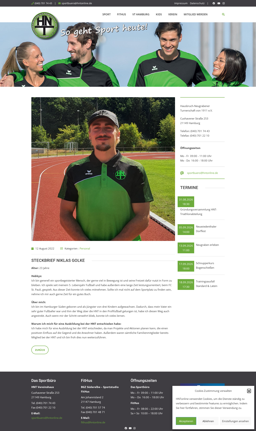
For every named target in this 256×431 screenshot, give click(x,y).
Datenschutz (197, 3)
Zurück (40, 350)
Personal (85, 248)
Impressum (181, 3)
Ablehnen (208, 421)
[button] (249, 390)
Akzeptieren (186, 421)
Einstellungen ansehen (235, 421)
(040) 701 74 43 (43, 3)
